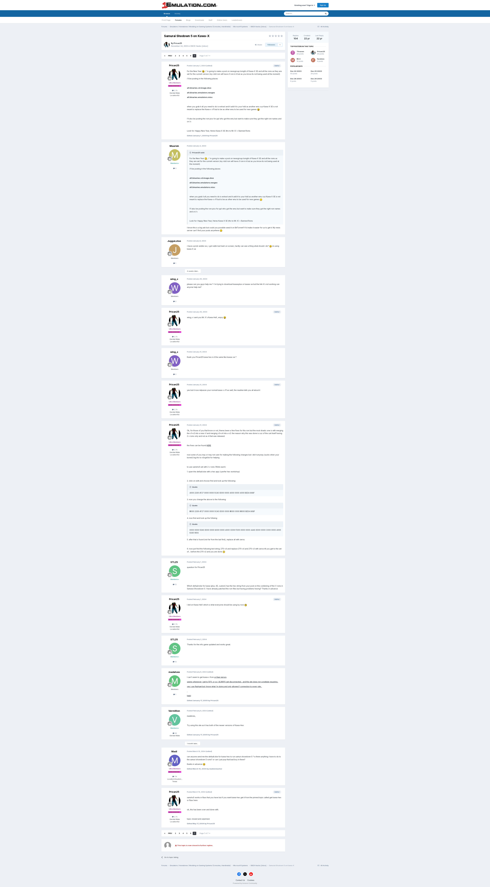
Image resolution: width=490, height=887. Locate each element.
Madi (174, 751)
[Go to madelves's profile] (174, 681)
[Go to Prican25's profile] (167, 44)
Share (259, 45)
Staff (210, 20)
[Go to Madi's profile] (174, 760)
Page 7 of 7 (204, 56)
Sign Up (323, 5)
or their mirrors (220, 677)
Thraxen (300, 51)
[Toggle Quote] (190, 153)
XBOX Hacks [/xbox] (199, 46)
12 (175, 584)
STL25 (174, 562)
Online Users (222, 20)
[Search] (326, 13)
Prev (170, 56)
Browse (167, 14)
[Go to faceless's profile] (313, 60)
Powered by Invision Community (245, 883)
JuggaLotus (174, 241)
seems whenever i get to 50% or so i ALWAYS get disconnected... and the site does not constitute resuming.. (232, 682)
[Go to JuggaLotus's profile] (174, 250)
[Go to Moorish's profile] (174, 155)
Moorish (174, 146)
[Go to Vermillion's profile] (174, 720)
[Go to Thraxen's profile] (293, 53)
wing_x (174, 279)
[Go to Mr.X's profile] (293, 60)
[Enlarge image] (203, 71)
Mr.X (299, 59)
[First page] (165, 55)
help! (189, 696)
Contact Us (240, 880)
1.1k (175, 776)
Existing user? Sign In (304, 5)
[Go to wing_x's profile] (174, 288)
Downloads (199, 20)
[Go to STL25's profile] (174, 571)
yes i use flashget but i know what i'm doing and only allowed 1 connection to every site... (224, 686)
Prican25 (178, 43)
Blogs (188, 20)
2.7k (175, 90)
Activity (177, 14)
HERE (209, 445)
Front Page (166, 20)
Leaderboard (237, 20)
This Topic (315, 13)
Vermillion (174, 711)
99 (175, 733)
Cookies (250, 880)
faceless (320, 59)
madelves (174, 672)
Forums (178, 20)
